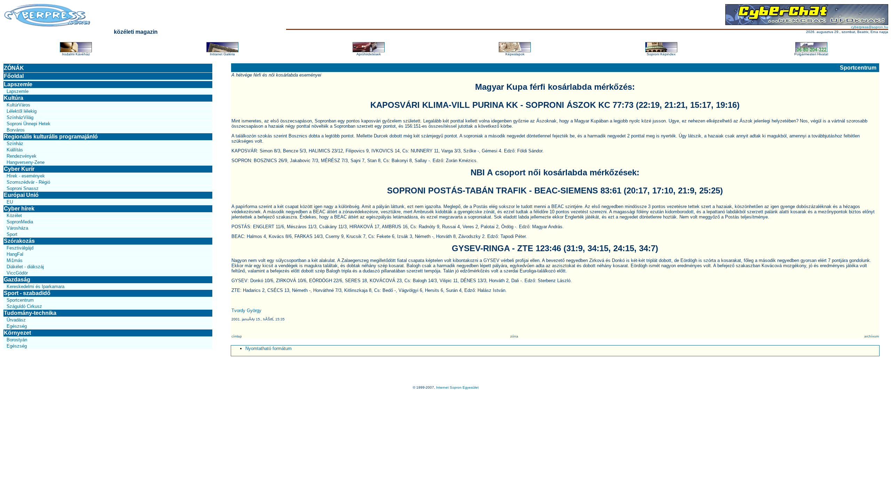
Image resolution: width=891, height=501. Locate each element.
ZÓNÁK (14, 68)
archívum (871, 336)
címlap (236, 336)
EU (10, 202)
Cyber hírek (19, 209)
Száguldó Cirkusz (24, 306)
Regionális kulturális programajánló (51, 137)
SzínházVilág (20, 117)
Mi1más (15, 260)
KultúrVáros (18, 105)
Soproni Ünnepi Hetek (28, 123)
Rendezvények (22, 156)
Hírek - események (26, 175)
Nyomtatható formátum (268, 348)
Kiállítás (15, 149)
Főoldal (14, 76)
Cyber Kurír (19, 169)
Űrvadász (16, 320)
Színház (15, 143)
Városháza (17, 228)
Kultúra (13, 98)
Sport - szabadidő (27, 293)
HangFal (15, 254)
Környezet (17, 333)
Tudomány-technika (30, 313)
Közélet (14, 215)
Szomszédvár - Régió (28, 182)
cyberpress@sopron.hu (869, 27)
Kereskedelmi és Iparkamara (35, 286)
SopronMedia (20, 221)
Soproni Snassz (23, 188)
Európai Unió (21, 195)
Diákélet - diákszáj (25, 266)
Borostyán (17, 339)
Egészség (17, 326)
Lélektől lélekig (22, 111)
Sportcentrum (20, 300)
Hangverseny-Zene (26, 162)
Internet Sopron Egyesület (457, 387)
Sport (12, 234)
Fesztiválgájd (20, 247)
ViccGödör (17, 273)
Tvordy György (246, 310)
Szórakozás (19, 241)
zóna (514, 336)
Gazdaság (17, 280)
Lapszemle (18, 84)
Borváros (16, 130)
